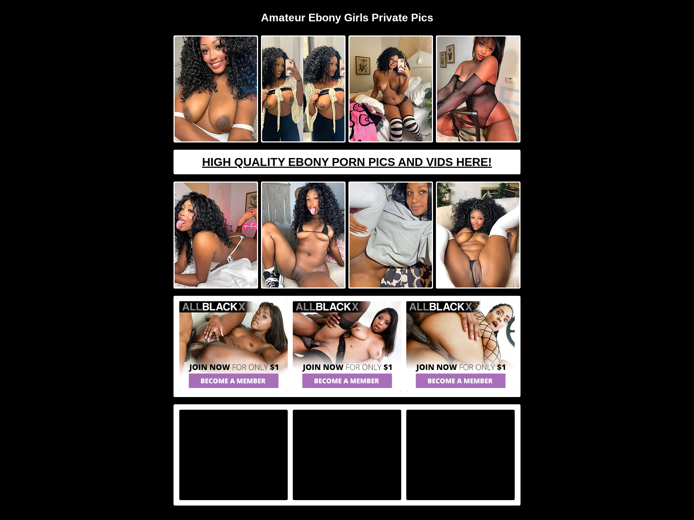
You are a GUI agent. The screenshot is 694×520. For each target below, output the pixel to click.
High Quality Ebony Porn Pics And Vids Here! (347, 162)
